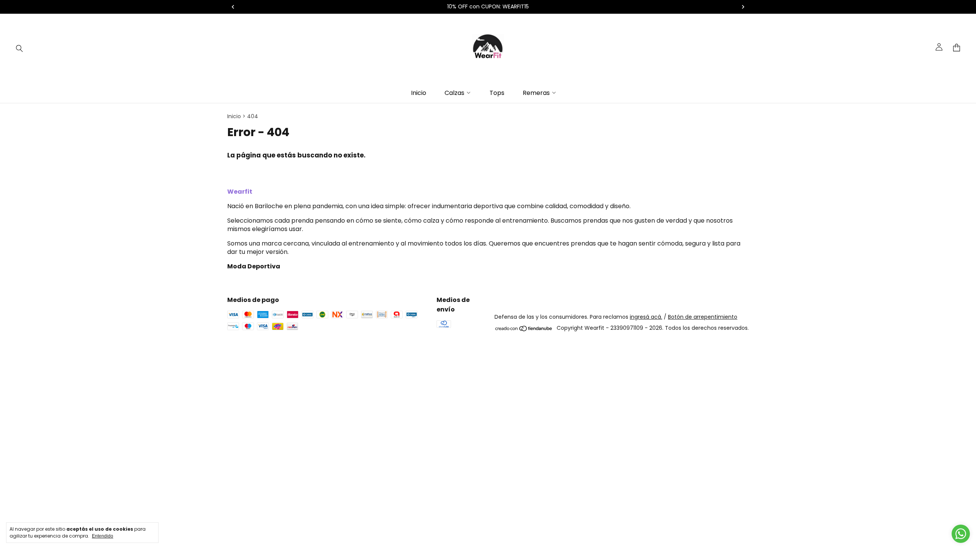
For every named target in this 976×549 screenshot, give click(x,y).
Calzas (454, 92)
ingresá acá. (646, 317)
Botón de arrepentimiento (702, 317)
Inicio (418, 92)
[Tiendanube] (524, 330)
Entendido (102, 536)
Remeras (536, 92)
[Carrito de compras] (956, 47)
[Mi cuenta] (939, 48)
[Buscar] (19, 48)
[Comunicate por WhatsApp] (961, 534)
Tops (497, 92)
